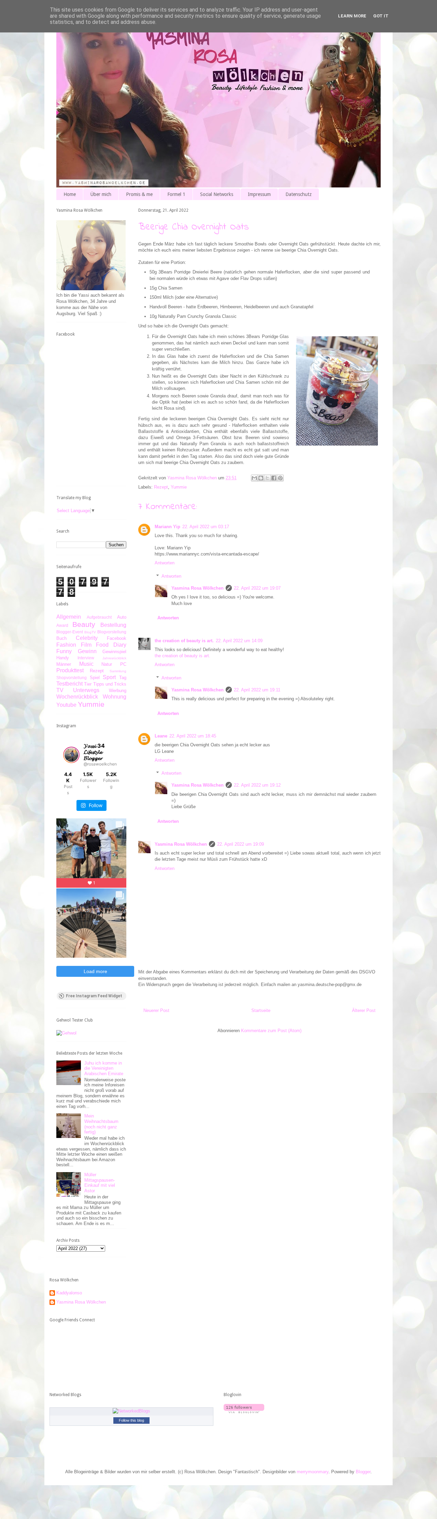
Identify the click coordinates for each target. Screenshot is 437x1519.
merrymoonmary (312, 1471)
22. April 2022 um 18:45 (192, 736)
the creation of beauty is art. (184, 640)
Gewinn (87, 651)
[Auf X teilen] (267, 478)
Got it (381, 15)
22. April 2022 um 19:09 (240, 844)
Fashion (66, 645)
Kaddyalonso (69, 1292)
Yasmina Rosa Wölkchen (197, 588)
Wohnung (114, 697)
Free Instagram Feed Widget (94, 996)
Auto (121, 617)
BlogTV (90, 632)
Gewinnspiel (114, 651)
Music (86, 664)
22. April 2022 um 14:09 (239, 640)
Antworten (164, 562)
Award (62, 625)
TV (60, 690)
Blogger (363, 1471)
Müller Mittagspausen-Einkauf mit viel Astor (99, 1182)
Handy (62, 657)
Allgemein (68, 617)
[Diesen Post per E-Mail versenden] (254, 478)
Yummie (179, 487)
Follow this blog (131, 1420)
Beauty (83, 624)
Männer (63, 664)
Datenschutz (298, 194)
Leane (161, 736)
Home (70, 194)
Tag (122, 677)
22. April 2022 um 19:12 (257, 785)
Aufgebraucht (99, 617)
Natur (106, 664)
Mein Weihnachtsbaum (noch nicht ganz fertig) (101, 1124)
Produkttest (70, 670)
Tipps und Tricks (110, 684)
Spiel (95, 677)
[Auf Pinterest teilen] (280, 478)
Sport (109, 677)
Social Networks (216, 194)
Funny (64, 651)
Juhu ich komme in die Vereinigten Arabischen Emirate (103, 1068)
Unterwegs (86, 690)
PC (123, 664)
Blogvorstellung (111, 632)
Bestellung (113, 625)
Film (86, 645)
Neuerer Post (156, 1010)
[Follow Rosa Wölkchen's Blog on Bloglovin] (244, 1411)
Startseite (260, 1010)
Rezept (161, 487)
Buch (61, 638)
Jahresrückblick (114, 658)
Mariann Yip (167, 526)
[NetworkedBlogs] (131, 1410)
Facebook (116, 638)
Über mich (100, 194)
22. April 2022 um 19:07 (257, 588)
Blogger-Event (69, 632)
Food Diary (111, 645)
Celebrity (87, 638)
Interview (85, 658)
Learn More (352, 15)
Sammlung (118, 671)
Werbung (117, 690)
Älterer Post (364, 1010)
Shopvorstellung (71, 677)
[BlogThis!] (260, 478)
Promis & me (139, 194)
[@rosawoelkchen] (71, 755)
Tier (87, 684)
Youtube (66, 705)
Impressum (259, 194)
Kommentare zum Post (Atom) (271, 1030)
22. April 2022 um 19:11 (257, 689)
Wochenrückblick (77, 697)
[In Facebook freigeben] (273, 478)
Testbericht (69, 684)
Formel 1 (176, 194)
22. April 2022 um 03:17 (205, 526)
